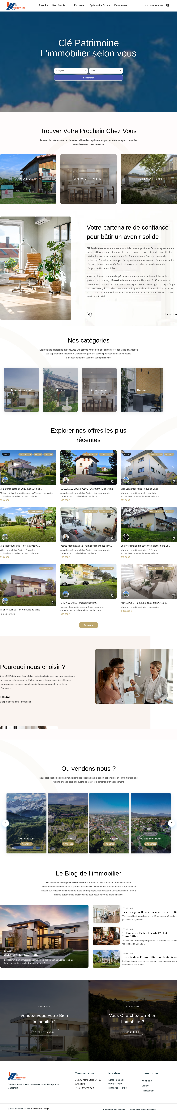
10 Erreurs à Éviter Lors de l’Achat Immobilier (144, 934)
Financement (120, 5)
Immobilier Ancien (83, 493)
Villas (11, 493)
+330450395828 (155, 5)
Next (171, 823)
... (47, 963)
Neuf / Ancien (59, 5)
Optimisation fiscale (100, 5)
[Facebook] (89, 314)
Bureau (142, 390)
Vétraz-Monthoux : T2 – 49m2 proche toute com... (86, 545)
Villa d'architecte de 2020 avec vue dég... (21, 488)
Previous (5, 823)
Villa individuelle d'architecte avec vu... (20, 545)
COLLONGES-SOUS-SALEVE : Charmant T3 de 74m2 (86, 488)
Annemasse (26, 838)
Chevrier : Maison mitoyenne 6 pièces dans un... (145, 545)
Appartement (88, 179)
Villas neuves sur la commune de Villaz (20, 609)
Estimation (79, 5)
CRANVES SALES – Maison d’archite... (79, 602)
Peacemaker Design (40, 1109)
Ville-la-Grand (109, 838)
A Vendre (43, 5)
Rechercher (88, 78)
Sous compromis (102, 493)
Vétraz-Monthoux (150, 838)
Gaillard (68, 838)
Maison (28, 179)
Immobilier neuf (21, 390)
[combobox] (71, 70)
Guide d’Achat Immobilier (22, 955)
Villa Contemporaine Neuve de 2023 (139, 488)
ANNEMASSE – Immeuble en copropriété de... (144, 602)
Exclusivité (48, 493)
